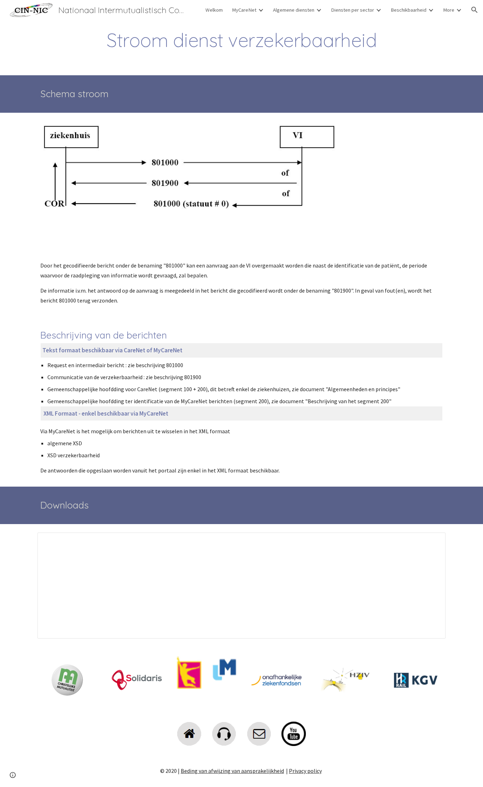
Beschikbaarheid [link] (408, 10)
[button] (474, 9)
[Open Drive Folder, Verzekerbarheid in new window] (432, 542)
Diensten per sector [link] (352, 10)
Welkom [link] (214, 10)
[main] (241, 40)
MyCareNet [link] (244, 10)
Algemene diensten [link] (293, 10)
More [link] (448, 10)
